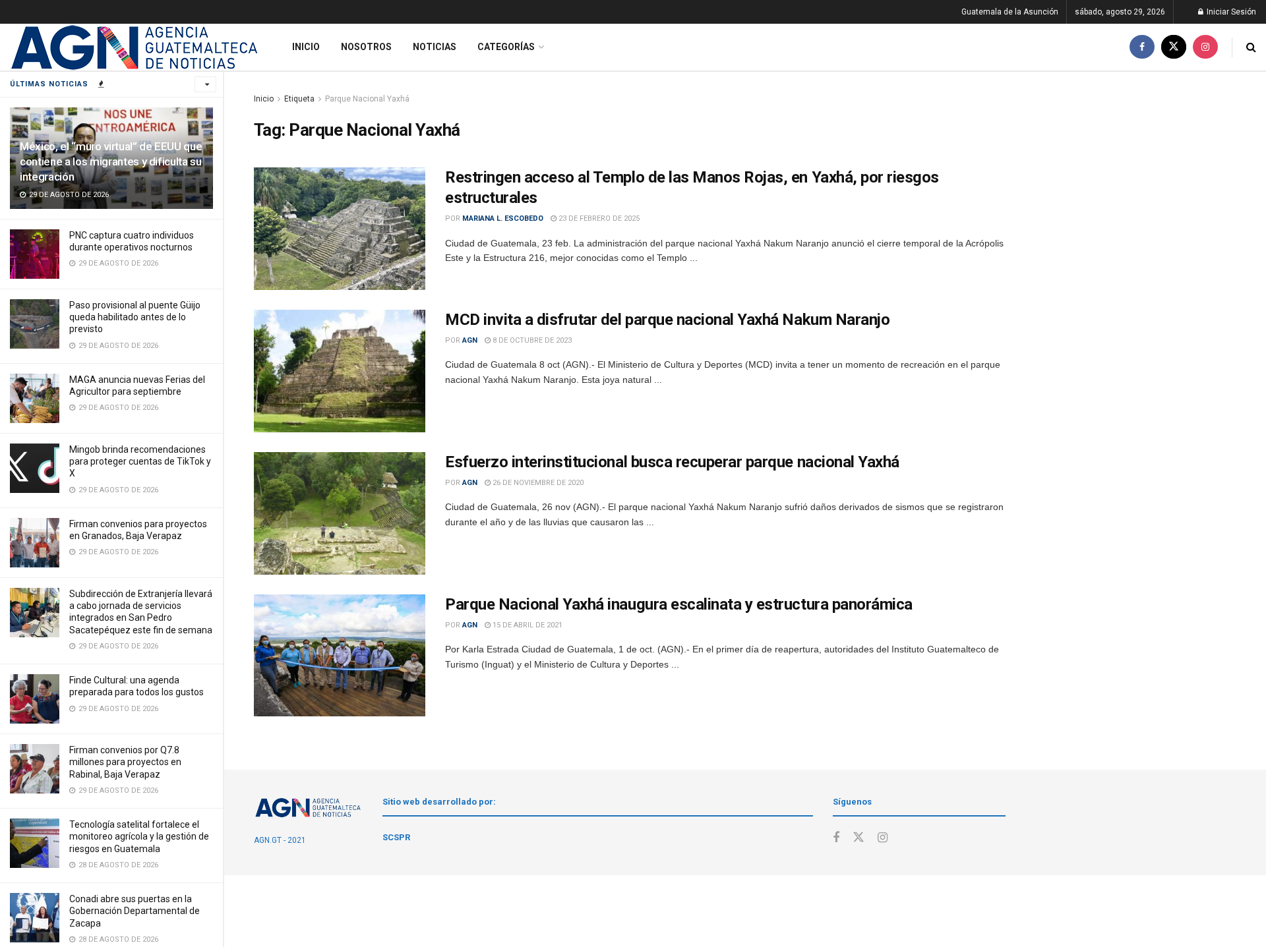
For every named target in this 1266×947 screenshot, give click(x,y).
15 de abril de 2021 (526, 625)
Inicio (306, 47)
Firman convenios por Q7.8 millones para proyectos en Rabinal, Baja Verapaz (125, 762)
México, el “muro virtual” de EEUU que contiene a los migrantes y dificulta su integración (111, 161)
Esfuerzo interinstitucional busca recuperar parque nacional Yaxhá (672, 462)
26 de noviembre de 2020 (537, 482)
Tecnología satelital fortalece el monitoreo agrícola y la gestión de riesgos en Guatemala (139, 836)
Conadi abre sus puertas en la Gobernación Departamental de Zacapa (134, 911)
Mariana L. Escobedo (502, 218)
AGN (469, 340)
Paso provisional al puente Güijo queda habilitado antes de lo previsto (134, 317)
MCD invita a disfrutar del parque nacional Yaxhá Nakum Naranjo (667, 319)
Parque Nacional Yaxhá (367, 98)
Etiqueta (299, 98)
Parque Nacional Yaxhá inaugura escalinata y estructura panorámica (679, 604)
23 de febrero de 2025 (598, 218)
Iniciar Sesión (1230, 11)
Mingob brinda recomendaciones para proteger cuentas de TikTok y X (140, 461)
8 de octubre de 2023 (531, 340)
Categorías (506, 47)
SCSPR (396, 837)
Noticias (434, 47)
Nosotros (366, 47)
